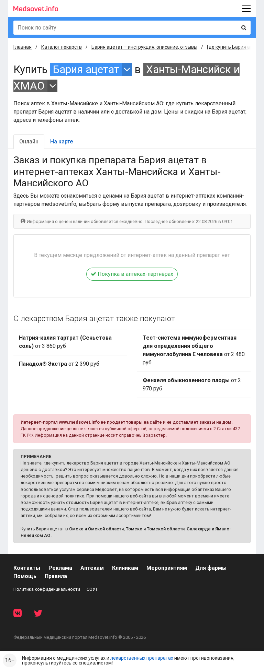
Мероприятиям (166, 568)
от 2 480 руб (194, 350)
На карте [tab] (61, 141)
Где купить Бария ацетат (235, 47)
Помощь (24, 576)
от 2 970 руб (192, 384)
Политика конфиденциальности (46, 589)
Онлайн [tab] (28, 141)
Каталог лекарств (61, 47)
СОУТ (92, 589)
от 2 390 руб (59, 364)
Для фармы (211, 568)
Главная (22, 47)
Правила (56, 576)
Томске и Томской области (155, 528)
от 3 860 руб (65, 341)
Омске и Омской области (96, 528)
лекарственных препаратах (141, 658)
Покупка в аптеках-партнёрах (134, 274)
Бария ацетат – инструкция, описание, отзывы (144, 47)
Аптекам (92, 568)
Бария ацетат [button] (86, 69)
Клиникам (125, 568)
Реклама (60, 568)
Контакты (26, 568)
